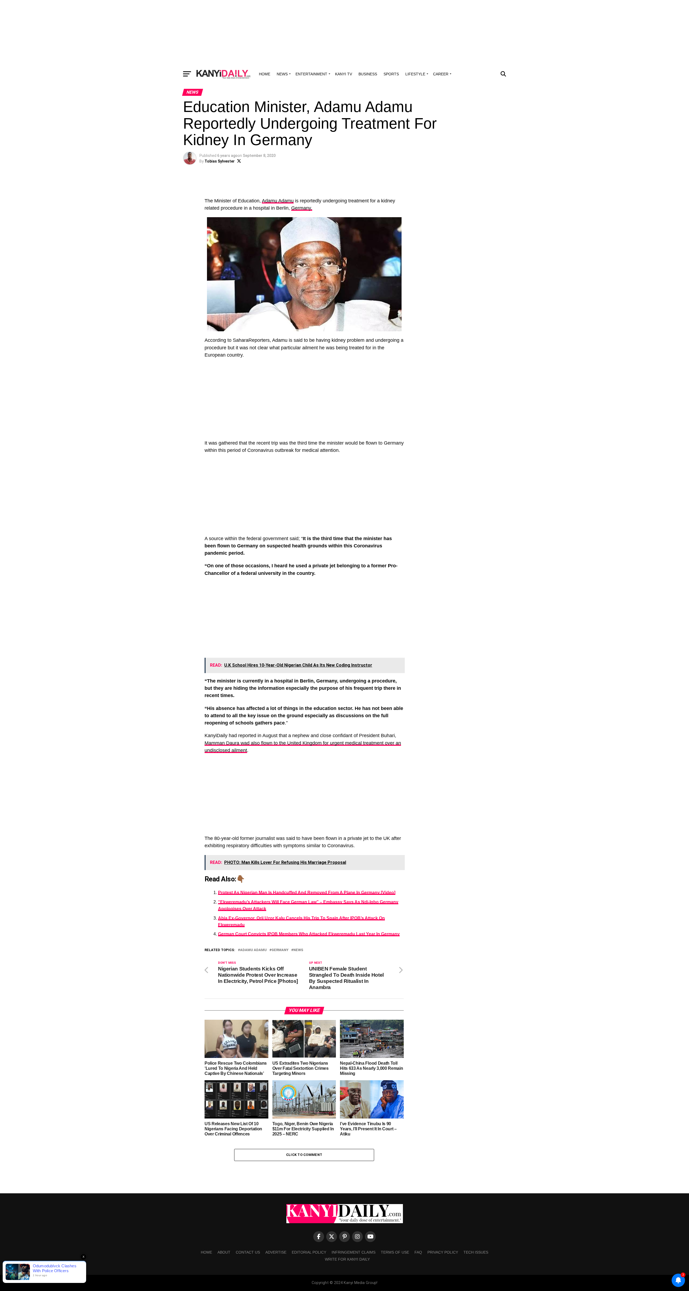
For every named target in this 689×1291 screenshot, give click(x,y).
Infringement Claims (353, 1252)
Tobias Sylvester (220, 161)
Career (440, 74)
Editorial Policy (309, 1252)
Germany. (301, 208)
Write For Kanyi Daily (347, 1259)
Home (264, 74)
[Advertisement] (344, 33)
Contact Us (248, 1252)
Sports (391, 74)
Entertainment (311, 74)
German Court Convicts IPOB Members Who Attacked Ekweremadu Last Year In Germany (309, 934)
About (223, 1252)
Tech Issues (475, 1252)
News (282, 74)
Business (367, 74)
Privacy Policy (442, 1252)
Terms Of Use (395, 1252)
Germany (280, 950)
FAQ (418, 1252)
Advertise (275, 1252)
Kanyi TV (343, 74)
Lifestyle (415, 74)
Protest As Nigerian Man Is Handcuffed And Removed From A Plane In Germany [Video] (306, 892)
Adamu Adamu (278, 200)
